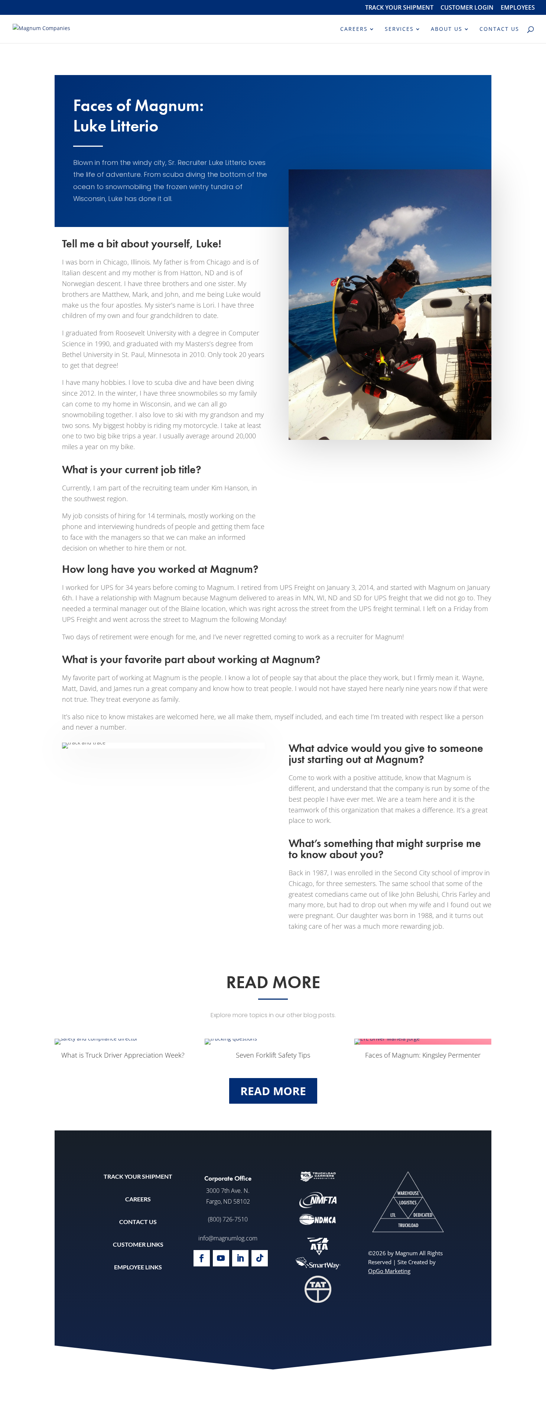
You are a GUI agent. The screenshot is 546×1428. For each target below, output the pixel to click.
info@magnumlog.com (227, 1238)
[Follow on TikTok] (259, 1258)
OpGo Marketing (389, 1271)
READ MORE (273, 1090)
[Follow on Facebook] (202, 1258)
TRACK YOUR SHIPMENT (399, 8)
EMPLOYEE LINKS (138, 1266)
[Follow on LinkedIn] (240, 1258)
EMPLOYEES (518, 8)
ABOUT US (446, 29)
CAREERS (354, 29)
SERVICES (399, 29)
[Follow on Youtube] (221, 1258)
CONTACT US (499, 29)
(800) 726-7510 (228, 1219)
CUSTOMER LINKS (138, 1244)
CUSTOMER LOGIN (467, 8)
